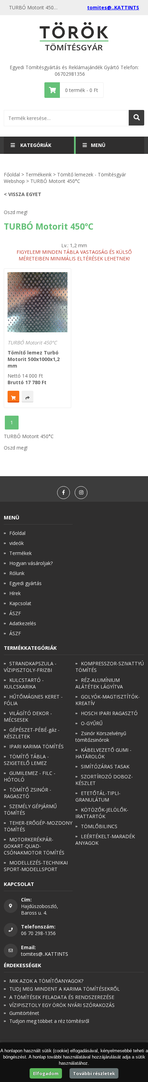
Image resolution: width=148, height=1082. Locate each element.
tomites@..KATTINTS (113, 7)
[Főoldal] (74, 37)
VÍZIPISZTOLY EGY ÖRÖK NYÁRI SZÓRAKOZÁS (62, 1005)
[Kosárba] (13, 397)
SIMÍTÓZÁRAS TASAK (105, 766)
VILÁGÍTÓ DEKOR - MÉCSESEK (28, 716)
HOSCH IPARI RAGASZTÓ (109, 713)
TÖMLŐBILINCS (99, 826)
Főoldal (12, 174)
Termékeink (38, 174)
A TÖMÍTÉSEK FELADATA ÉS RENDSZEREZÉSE (61, 997)
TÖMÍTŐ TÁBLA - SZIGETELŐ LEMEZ (26, 759)
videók (16, 543)
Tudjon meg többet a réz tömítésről (49, 1021)
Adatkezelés (22, 623)
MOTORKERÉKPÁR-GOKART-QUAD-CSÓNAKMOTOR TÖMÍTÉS (34, 846)
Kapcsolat (20, 603)
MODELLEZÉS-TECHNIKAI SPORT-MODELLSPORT (36, 865)
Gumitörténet (24, 1013)
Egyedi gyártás (25, 583)
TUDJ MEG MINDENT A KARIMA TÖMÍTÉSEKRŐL (64, 989)
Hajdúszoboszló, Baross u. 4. (39, 909)
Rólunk (16, 573)
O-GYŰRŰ (92, 723)
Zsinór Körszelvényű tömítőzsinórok (100, 736)
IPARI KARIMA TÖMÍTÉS (36, 746)
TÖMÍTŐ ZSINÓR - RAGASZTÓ (27, 792)
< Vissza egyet (22, 194)
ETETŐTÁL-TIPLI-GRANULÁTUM (97, 796)
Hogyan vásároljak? (31, 563)
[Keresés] (136, 118)
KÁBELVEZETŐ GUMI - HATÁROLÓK (103, 753)
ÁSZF (15, 613)
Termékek (20, 553)
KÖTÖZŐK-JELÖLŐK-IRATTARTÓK (101, 813)
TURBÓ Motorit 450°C (32, 342)
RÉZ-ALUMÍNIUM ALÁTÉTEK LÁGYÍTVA (99, 683)
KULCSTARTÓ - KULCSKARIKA (24, 683)
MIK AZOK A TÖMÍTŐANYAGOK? (46, 981)
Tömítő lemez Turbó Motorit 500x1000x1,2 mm (34, 359)
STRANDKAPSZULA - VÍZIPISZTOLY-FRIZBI (30, 666)
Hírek (15, 593)
